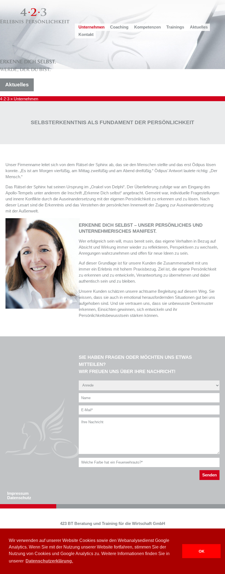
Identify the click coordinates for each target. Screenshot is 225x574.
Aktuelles (199, 27)
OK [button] (201, 551)
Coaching (119, 27)
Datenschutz (19, 498)
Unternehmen (91, 27)
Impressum (18, 493)
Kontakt (86, 34)
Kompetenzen (147, 27)
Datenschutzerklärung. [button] (49, 561)
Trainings (175, 27)
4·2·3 (4, 99)
